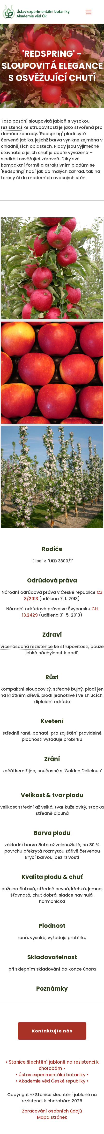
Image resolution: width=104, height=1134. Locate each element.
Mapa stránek (52, 1117)
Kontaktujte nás (52, 1031)
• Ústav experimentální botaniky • (52, 1075)
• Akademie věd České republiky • (52, 1081)
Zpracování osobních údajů (52, 1111)
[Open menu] (88, 12)
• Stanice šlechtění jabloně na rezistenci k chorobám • (52, 1065)
